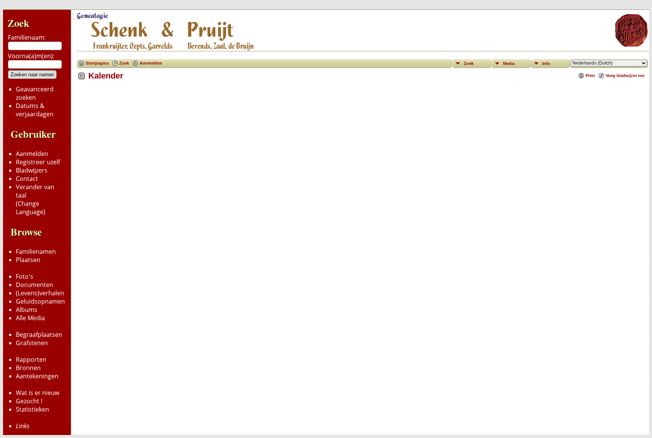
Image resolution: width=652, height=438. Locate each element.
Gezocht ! (29, 401)
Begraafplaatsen (39, 334)
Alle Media (30, 318)
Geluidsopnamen (40, 301)
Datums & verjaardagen (35, 110)
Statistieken (32, 409)
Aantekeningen (37, 376)
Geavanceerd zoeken (35, 93)
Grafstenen (32, 343)
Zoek (18, 22)
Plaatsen (28, 260)
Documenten (34, 285)
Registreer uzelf (38, 162)
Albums (26, 309)
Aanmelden (32, 154)
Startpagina (97, 63)
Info (546, 63)
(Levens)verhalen (40, 293)
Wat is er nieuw (37, 393)
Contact (27, 178)
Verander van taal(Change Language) (35, 199)
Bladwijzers (32, 170)
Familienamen (36, 251)
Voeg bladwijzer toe (625, 75)
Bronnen (28, 368)
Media (509, 63)
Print (590, 75)
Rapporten (31, 359)
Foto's (24, 276)
